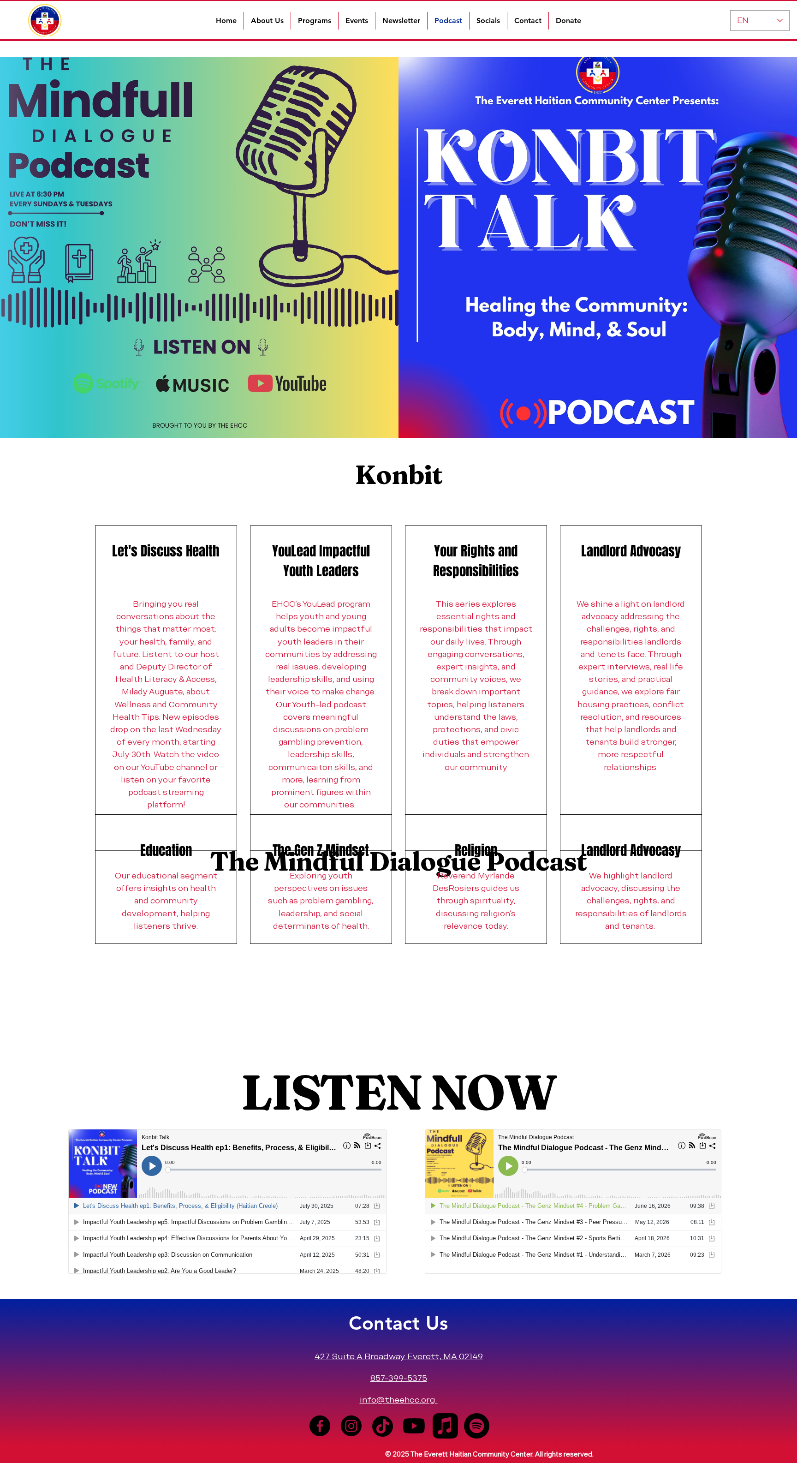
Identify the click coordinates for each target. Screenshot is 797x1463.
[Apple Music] (445, 1426)
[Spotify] (476, 1426)
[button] (267, 21)
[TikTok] (382, 1426)
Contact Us (398, 1323)
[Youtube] (414, 1426)
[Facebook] (320, 1426)
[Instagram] (351, 1426)
